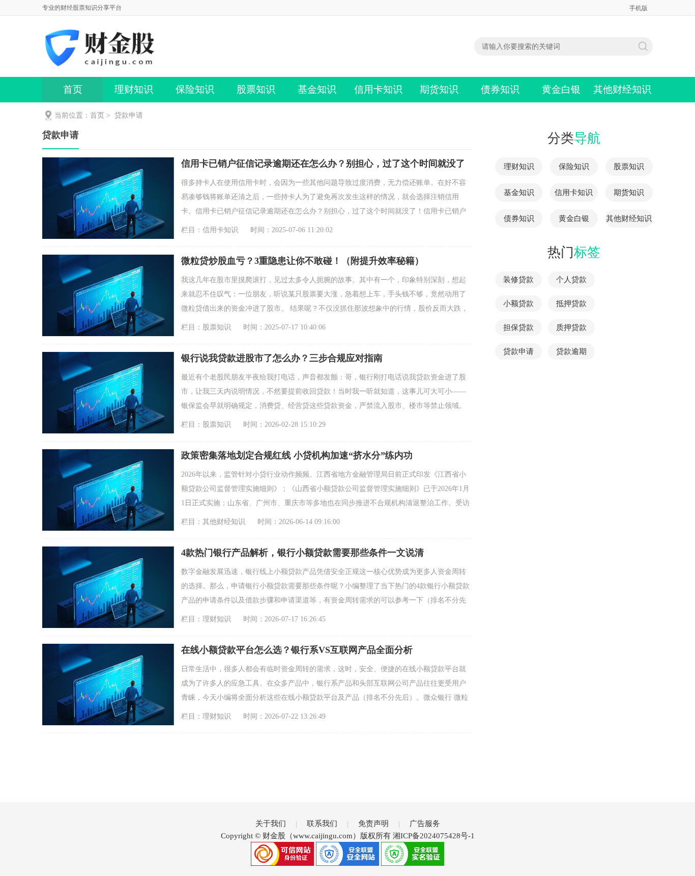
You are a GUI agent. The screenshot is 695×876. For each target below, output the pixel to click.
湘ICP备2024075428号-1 (434, 836)
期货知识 (439, 89)
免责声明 (373, 823)
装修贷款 (518, 280)
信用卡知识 (378, 89)
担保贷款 (518, 327)
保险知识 (195, 89)
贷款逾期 (571, 351)
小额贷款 (518, 303)
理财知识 (133, 89)
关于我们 (270, 823)
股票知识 (256, 89)
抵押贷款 (571, 303)
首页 (72, 89)
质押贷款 (571, 327)
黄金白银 (561, 89)
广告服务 (425, 823)
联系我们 (322, 823)
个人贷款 (571, 280)
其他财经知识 (622, 89)
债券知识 (500, 89)
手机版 (638, 8)
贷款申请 (128, 115)
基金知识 (317, 89)
